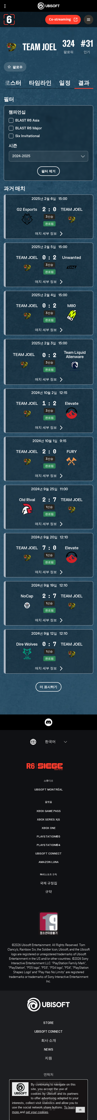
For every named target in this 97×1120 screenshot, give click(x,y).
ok (80, 1109)
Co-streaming (60, 19)
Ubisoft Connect (48, 1031)
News (48, 1049)
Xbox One (49, 828)
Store (48, 1023)
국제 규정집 (48, 883)
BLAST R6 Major (28, 128)
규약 (48, 891)
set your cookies (37, 1112)
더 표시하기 (48, 687)
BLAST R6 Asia (27, 120)
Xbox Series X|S (48, 819)
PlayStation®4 (49, 845)
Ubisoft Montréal (48, 789)
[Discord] (48, 722)
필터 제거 (48, 171)
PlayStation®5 (48, 836)
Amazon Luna (49, 862)
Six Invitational (27, 136)
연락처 (48, 1074)
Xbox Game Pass (48, 811)
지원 (48, 1058)
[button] (48, 216)
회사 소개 (48, 1040)
